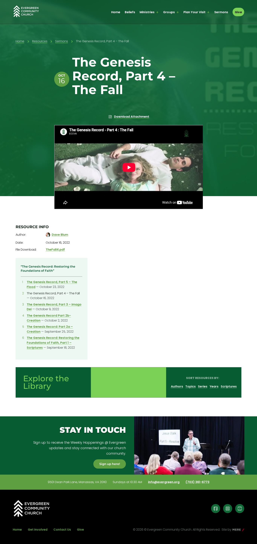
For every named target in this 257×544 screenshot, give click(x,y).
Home (115, 12)
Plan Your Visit (194, 12)
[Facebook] (215, 508)
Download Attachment (131, 116)
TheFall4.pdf (55, 249)
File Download (26, 249)
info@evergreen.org (163, 482)
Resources (39, 41)
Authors (177, 386)
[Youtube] (239, 508)
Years (214, 386)
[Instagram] (227, 508)
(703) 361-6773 (197, 482)
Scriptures (229, 386)
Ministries (147, 12)
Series (202, 386)
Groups (169, 12)
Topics (190, 386)
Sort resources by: (202, 378)
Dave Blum (60, 234)
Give (238, 12)
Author (20, 234)
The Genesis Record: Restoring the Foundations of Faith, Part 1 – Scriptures (53, 343)
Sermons (221, 12)
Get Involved (37, 529)
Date (19, 242)
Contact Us (62, 529)
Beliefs (130, 12)
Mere (236, 530)
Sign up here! (109, 464)
